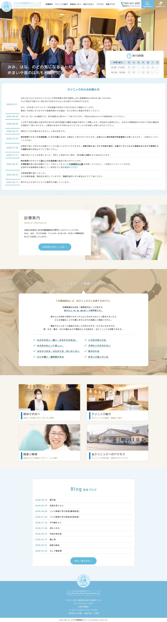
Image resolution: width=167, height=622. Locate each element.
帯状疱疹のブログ (69, 167)
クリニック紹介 (61, 4)
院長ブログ (110, 4)
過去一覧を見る (82, 560)
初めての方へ (88, 4)
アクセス (100, 4)
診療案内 (49, 4)
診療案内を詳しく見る (53, 247)
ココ (47, 167)
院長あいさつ (75, 4)
